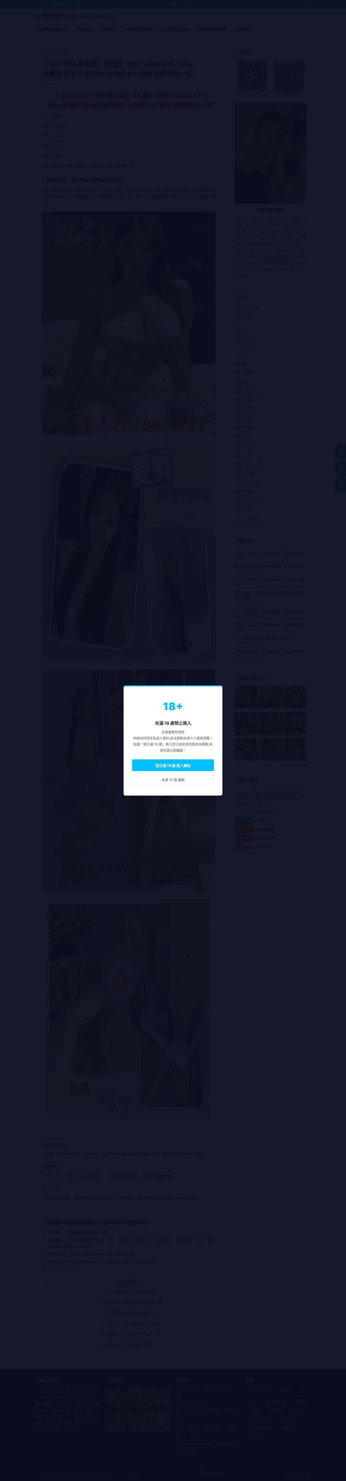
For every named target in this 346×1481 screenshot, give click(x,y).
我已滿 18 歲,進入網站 (173, 765)
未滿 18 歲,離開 (173, 780)
